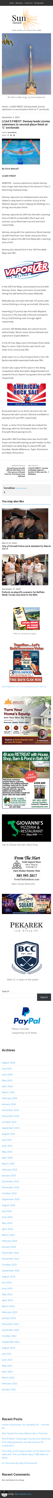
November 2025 (10, 1116)
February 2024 (9, 1240)
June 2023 (7, 1288)
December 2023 (10, 1252)
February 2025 (9, 1169)
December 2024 (10, 1181)
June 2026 (7, 1074)
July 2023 (7, 1282)
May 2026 (7, 1080)
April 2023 (7, 1300)
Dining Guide (38, 3)
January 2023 (9, 1318)
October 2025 (9, 1122)
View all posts (21, 488)
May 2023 (7, 1294)
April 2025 (7, 1157)
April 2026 (7, 1086)
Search (5, 991)
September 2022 (11, 1341)
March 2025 (8, 1163)
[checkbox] (4, 1493)
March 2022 (8, 1377)
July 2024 (7, 1211)
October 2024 (9, 1193)
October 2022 (9, 1335)
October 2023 (9, 1264)
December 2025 (10, 1110)
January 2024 (9, 1246)
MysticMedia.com (22, 1494)
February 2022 (9, 1383)
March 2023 (8, 1306)
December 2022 (10, 1324)
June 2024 (7, 1217)
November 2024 (10, 1187)
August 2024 (8, 1205)
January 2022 (9, 1389)
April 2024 (7, 1228)
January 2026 (9, 1104)
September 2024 (11, 1199)
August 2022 (8, 1347)
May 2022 (7, 1365)
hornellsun (12, 132)
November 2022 (10, 1329)
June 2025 (7, 1145)
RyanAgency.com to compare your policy (24, 686)
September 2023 (11, 1270)
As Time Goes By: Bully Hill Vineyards (19, 1463)
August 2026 (8, 1062)
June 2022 (7, 1359)
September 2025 (11, 1127)
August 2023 (8, 1276)
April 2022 (7, 1371)
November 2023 (10, 1258)
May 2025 (7, 1151)
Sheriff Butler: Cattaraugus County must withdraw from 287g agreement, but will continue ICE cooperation (26, 1442)
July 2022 (7, 1353)
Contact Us (29, 3)
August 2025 (8, 1133)
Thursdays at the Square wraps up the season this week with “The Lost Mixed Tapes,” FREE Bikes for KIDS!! (26, 1454)
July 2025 (7, 1139)
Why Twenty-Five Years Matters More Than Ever (25, 1433)
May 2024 (7, 1223)
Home (12, 3)
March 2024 (8, 1234)
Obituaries (19, 3)
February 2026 (9, 1098)
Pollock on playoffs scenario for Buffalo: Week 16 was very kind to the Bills (23, 593)
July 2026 (7, 1068)
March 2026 (8, 1092)
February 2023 (9, 1312)
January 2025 (9, 1175)
